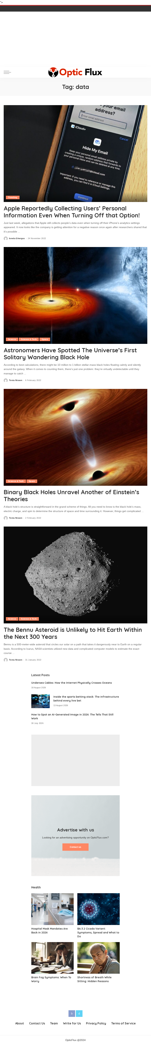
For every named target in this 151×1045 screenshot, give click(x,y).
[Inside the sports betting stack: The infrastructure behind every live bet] (40, 701)
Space (45, 339)
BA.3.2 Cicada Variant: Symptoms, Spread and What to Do (98, 932)
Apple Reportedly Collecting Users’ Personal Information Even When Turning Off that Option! (72, 212)
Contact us (75, 847)
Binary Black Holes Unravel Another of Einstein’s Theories (71, 495)
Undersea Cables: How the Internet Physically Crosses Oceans (71, 682)
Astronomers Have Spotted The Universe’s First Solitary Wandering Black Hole (70, 353)
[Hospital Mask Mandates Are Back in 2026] (52, 909)
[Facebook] (72, 1013)
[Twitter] (79, 1013)
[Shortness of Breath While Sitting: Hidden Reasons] (98, 958)
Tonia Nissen (15, 380)
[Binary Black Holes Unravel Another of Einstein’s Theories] (75, 437)
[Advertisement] (75, 39)
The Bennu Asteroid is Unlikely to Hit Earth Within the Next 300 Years (73, 633)
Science (12, 339)
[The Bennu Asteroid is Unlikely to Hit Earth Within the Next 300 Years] (75, 575)
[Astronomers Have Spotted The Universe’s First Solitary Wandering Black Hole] (75, 295)
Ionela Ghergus (17, 238)
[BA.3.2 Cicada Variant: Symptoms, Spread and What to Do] (98, 909)
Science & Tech (29, 339)
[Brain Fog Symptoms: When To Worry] (52, 958)
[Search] (144, 72)
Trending (12, 197)
